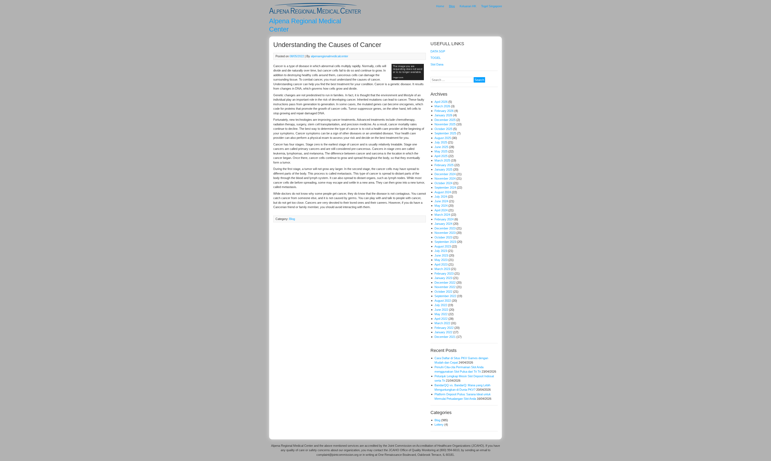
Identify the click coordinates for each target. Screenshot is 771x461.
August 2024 (442, 192)
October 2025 (443, 129)
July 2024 (440, 196)
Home (440, 6)
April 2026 (441, 101)
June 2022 (441, 309)
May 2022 (441, 314)
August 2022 (442, 300)
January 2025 (443, 169)
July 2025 (440, 142)
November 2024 (445, 178)
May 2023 (441, 260)
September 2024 (445, 187)
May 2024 (441, 205)
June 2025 (441, 147)
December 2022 (445, 282)
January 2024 (443, 223)
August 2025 (442, 138)
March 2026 (442, 106)
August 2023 (442, 246)
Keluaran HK (468, 6)
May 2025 (441, 151)
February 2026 (444, 110)
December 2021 (445, 336)
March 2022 (442, 323)
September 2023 (445, 241)
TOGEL (435, 57)
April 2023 (441, 264)
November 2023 (445, 232)
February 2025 (444, 165)
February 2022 (444, 327)
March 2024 (442, 214)
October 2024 (443, 183)
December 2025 (445, 120)
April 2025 (441, 156)
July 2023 (440, 250)
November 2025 (445, 124)
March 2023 (442, 269)
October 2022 (443, 291)
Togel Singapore (491, 6)
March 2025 (442, 160)
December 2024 (445, 174)
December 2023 (445, 228)
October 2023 (443, 237)
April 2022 (441, 318)
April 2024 (441, 210)
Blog (452, 6)
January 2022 (443, 332)
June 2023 (441, 255)
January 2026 (443, 115)
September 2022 (445, 296)
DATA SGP (437, 51)
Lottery (439, 424)
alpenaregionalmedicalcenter (329, 56)
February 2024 (444, 219)
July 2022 (440, 305)
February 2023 (444, 273)
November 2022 (445, 287)
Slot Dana (436, 64)
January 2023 (443, 278)
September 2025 (445, 133)
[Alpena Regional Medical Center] (315, 14)
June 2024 (441, 201)
